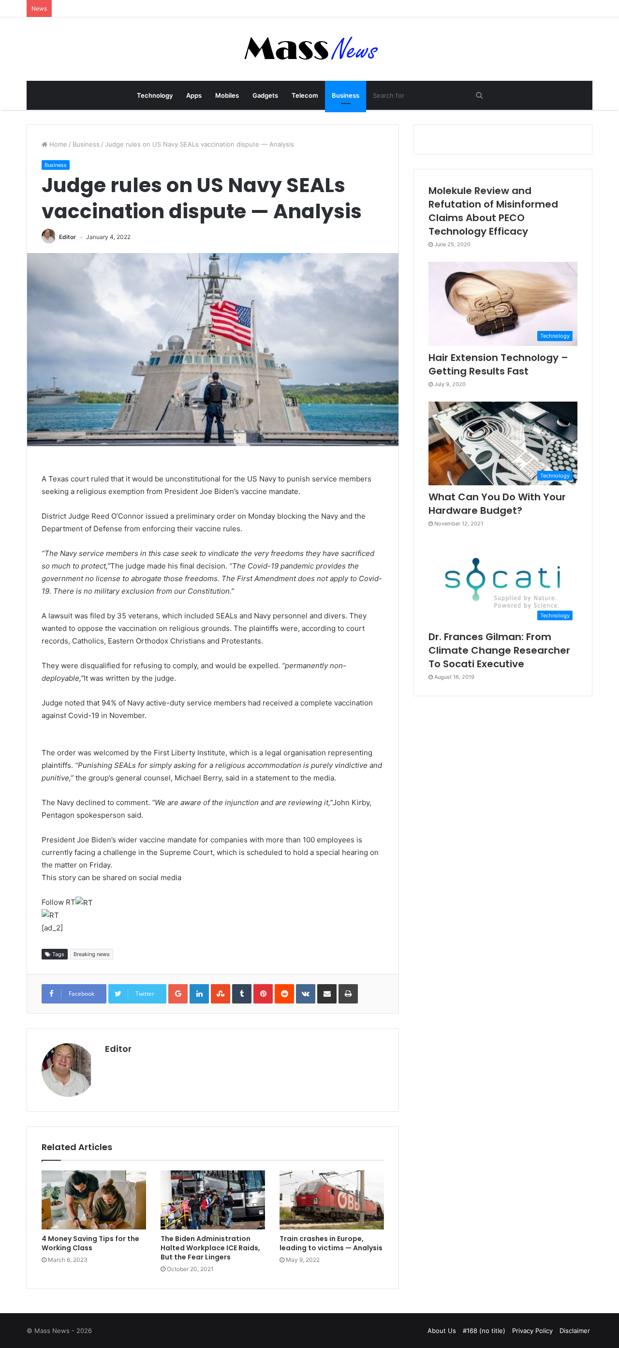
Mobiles (227, 95)
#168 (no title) (484, 1330)
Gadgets (265, 95)
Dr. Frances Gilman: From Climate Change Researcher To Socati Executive (499, 650)
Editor (67, 236)
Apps (194, 95)
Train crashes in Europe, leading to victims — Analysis (331, 1243)
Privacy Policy (532, 1330)
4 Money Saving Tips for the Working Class (90, 1243)
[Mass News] (310, 49)
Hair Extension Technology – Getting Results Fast (498, 364)
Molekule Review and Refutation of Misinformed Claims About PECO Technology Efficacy (493, 211)
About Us (441, 1330)
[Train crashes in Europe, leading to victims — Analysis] (332, 1199)
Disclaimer (575, 1330)
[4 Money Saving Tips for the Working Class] (94, 1199)
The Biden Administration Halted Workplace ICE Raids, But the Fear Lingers (210, 1248)
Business (345, 95)
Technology (155, 95)
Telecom (305, 95)
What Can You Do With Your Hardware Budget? (497, 503)
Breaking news (92, 954)
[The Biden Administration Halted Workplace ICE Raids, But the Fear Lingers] (213, 1199)
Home (57, 144)
